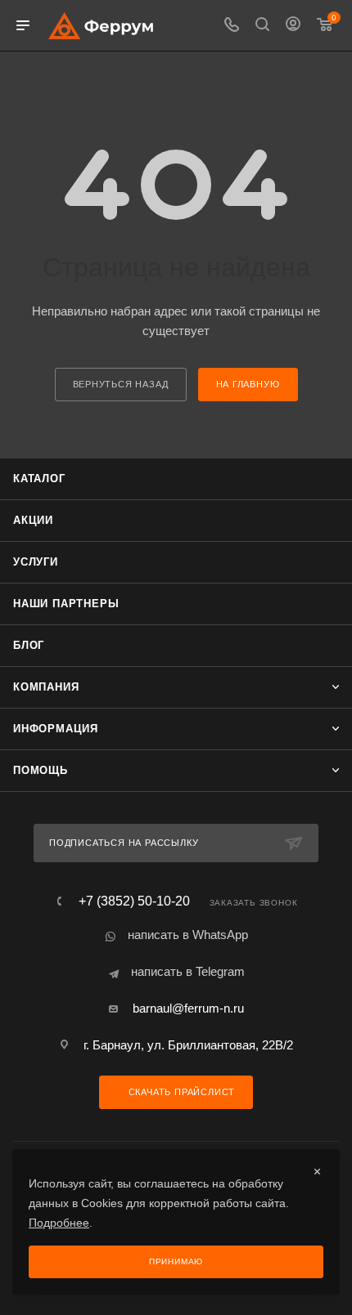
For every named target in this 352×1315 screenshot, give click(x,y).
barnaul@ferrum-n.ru (188, 1008)
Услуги (35, 562)
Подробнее (59, 1222)
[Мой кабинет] (293, 26)
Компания (46, 687)
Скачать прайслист (180, 1092)
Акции (33, 520)
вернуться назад (121, 384)
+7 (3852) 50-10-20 (134, 901)
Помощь (40, 770)
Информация (55, 728)
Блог (28, 645)
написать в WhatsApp (188, 935)
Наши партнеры (66, 603)
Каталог (39, 478)
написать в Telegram (188, 971)
